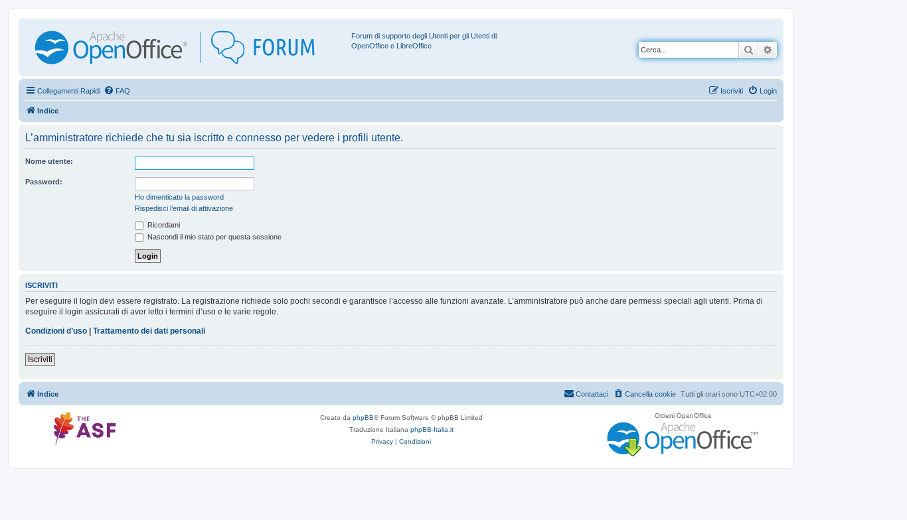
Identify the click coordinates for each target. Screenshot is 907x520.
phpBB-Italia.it (432, 429)
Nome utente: (49, 161)
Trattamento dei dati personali (149, 331)
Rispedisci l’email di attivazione (184, 208)
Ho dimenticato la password (179, 197)
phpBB (363, 417)
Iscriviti (40, 359)
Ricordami (162, 225)
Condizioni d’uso (56, 331)
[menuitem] (117, 91)
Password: (43, 182)
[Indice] (186, 47)
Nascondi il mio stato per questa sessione (213, 237)
